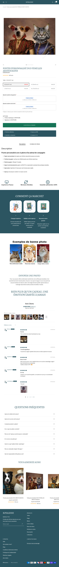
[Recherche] (6, 2)
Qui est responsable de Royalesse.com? (14, 454)
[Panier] (55, 2)
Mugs (28, 518)
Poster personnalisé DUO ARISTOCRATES (13, 498)
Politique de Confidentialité (9, 552)
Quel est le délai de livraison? (12, 414)
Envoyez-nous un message (33, 543)
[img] (23, 329)
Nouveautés (30, 532)
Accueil (4, 7)
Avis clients (5, 558)
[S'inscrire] (22, 524)
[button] (32, 397)
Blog (4, 547)
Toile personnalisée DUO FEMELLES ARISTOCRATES (35, 498)
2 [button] (27, 397)
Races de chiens (30, 526)
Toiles (28, 515)
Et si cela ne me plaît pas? (11, 439)
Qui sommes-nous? (7, 544)
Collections (29, 534)
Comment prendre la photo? (11, 424)
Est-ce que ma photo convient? (12, 429)
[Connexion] (52, 2)
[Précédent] (3, 64)
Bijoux (28, 521)
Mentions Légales (7, 555)
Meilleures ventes (31, 529)
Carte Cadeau (30, 523)
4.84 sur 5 (33, 306)
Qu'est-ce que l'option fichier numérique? (14, 444)
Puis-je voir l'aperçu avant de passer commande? (16, 434)
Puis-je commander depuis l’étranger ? (14, 449)
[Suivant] (55, 64)
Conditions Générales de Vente (10, 549)
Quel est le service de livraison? (12, 419)
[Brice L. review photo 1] (23, 339)
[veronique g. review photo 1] (23, 389)
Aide (4, 541)
